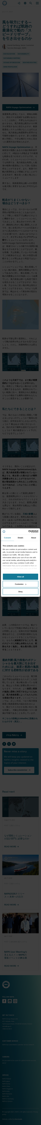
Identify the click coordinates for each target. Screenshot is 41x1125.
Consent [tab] (7, 538)
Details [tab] (20, 538)
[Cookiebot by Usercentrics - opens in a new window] (28, 531)
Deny (20, 591)
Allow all (20, 577)
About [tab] (33, 538)
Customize (19, 584)
